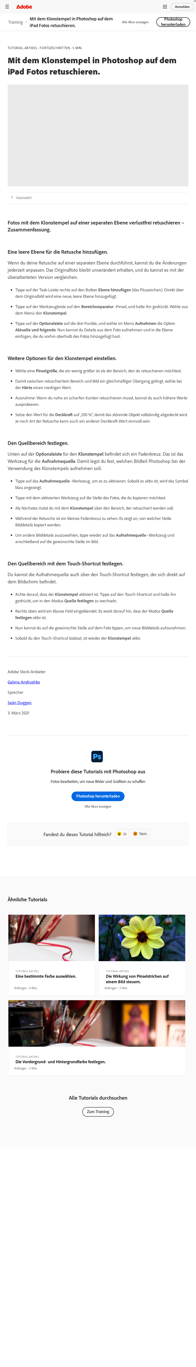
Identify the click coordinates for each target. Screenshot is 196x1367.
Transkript (24, 198)
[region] (51, 955)
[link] (15, 22)
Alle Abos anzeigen (135, 22)
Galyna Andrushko (24, 682)
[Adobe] (24, 6)
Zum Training (98, 1111)
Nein (143, 833)
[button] (165, 7)
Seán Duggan (20, 702)
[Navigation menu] (7, 6)
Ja (124, 833)
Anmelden (182, 7)
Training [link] (15, 22)
